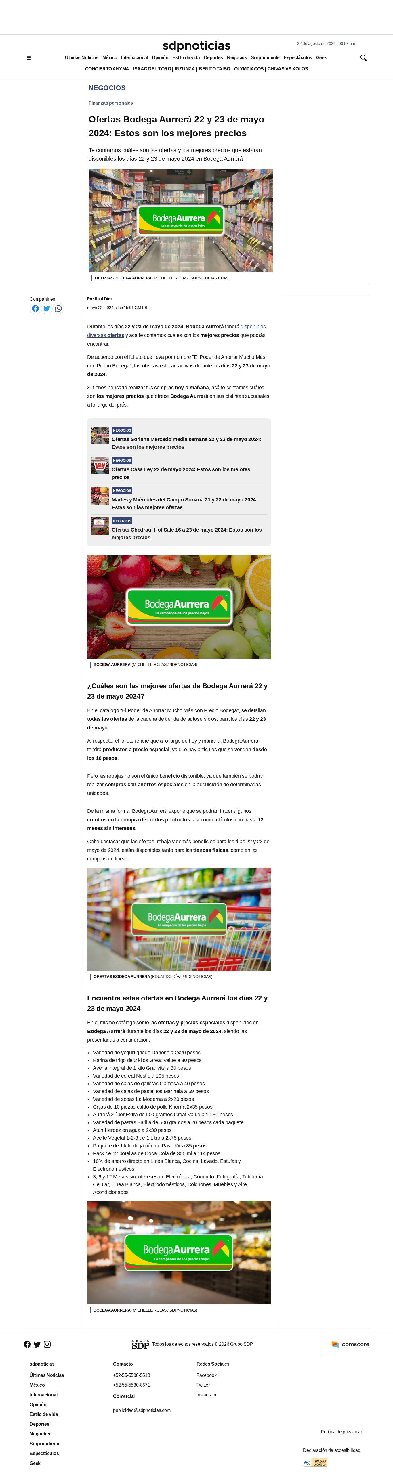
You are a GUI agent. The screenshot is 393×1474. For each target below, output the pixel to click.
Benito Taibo (214, 68)
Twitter (203, 1385)
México (109, 57)
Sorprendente (265, 57)
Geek (321, 57)
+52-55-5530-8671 (131, 1385)
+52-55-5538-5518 (131, 1375)
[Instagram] (47, 1344)
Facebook (206, 1375)
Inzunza (185, 68)
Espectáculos (298, 57)
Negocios (237, 57)
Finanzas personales (111, 103)
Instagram (206, 1394)
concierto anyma (107, 68)
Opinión (160, 57)
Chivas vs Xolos (288, 68)
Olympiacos (249, 68)
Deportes (213, 57)
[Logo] (196, 46)
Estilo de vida (186, 57)
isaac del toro (152, 68)
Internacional (134, 57)
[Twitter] (47, 308)
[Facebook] (35, 308)
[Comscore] (350, 1343)
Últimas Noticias (81, 57)
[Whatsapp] (58, 308)
